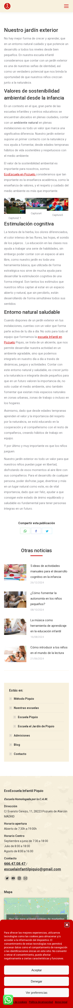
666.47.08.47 (15, 863)
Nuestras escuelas (26, 708)
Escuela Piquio (28, 717)
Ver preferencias (36, 992)
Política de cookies (16, 1002)
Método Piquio (24, 698)
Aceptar (36, 970)
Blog (17, 744)
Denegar (36, 981)
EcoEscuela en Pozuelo (20, 174)
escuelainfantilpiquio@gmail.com (32, 869)
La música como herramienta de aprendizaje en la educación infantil (48, 625)
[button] (67, 925)
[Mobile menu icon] (66, 6)
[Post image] (15, 572)
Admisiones (22, 735)
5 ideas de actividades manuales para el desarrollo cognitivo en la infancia (48, 571)
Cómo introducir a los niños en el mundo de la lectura (49, 650)
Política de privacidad (41, 1002)
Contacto (20, 754)
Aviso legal (61, 1002)
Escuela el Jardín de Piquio (36, 726)
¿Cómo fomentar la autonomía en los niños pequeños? (46, 598)
